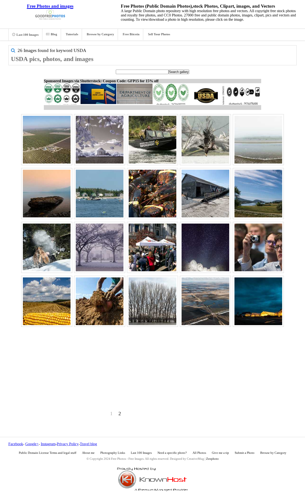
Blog (54, 34)
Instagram (48, 444)
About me (88, 453)
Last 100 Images (27, 34)
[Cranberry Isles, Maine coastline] (99, 193)
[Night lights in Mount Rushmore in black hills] (205, 247)
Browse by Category (100, 34)
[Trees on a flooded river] (152, 301)
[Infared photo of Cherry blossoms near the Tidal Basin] (99, 139)
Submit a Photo (244, 453)
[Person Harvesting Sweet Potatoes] (99, 301)
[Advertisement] (152, 361)
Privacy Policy (68, 444)
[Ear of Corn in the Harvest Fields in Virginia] (46, 301)
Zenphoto (212, 458)
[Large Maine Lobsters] (152, 193)
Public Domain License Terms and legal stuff (47, 453)
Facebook (15, 444)
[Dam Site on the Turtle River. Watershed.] (205, 301)
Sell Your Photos (159, 34)
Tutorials (72, 34)
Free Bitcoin (131, 34)
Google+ (32, 444)
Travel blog (88, 444)
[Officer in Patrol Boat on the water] (152, 139)
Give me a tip (220, 453)
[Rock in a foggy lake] (46, 193)
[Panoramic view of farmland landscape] (46, 139)
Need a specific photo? (172, 453)
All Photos (199, 453)
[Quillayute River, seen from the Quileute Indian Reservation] (258, 139)
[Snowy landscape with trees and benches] (99, 247)
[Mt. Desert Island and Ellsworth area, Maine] (258, 193)
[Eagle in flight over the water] (205, 139)
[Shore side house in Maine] (205, 193)
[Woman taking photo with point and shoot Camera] (258, 247)
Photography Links (112, 453)
